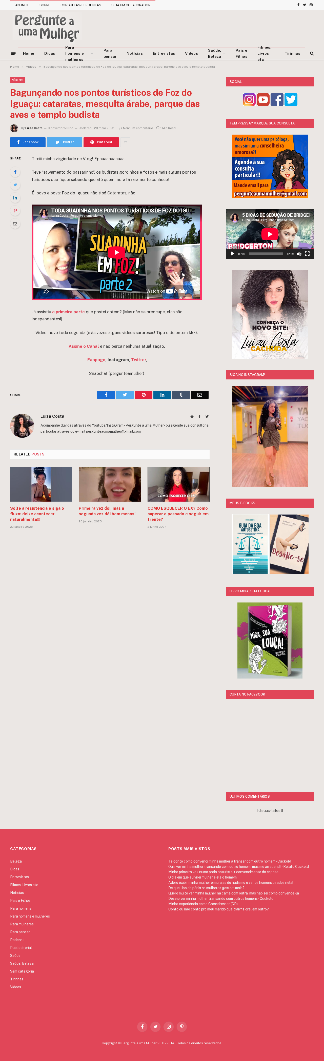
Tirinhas (292, 53)
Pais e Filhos (241, 53)
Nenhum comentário (138, 128)
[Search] (311, 53)
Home (28, 53)
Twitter (138, 359)
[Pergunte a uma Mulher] (47, 28)
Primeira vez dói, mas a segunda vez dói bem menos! (107, 511)
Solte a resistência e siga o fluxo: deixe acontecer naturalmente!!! (37, 514)
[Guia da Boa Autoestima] (250, 572)
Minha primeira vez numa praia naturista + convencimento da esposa (223, 872)
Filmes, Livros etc (264, 53)
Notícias (135, 53)
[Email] (15, 223)
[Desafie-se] (289, 572)
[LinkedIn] (15, 198)
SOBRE (44, 5)
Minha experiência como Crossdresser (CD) (203, 904)
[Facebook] (15, 172)
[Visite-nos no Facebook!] (277, 104)
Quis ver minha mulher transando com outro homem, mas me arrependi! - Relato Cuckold (238, 867)
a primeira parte (68, 311)
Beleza (16, 861)
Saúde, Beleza (214, 53)
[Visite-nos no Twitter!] (291, 104)
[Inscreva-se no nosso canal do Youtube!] (263, 104)
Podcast (17, 940)
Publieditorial (21, 948)
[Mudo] (299, 253)
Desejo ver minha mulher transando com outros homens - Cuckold (220, 899)
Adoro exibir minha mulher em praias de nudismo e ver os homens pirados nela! (230, 883)
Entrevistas (164, 53)
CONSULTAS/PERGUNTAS (80, 5)
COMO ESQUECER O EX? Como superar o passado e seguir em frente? (178, 514)
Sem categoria (22, 971)
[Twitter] (15, 185)
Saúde (15, 956)
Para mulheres (22, 924)
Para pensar (110, 53)
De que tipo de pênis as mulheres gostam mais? (206, 888)
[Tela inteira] (307, 253)
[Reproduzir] (232, 253)
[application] (270, 234)
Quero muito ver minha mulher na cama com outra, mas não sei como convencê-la (233, 893)
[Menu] (13, 53)
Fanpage (96, 359)
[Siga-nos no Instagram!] (249, 104)
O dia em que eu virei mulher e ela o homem (202, 877)
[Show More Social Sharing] (125, 142)
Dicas (49, 53)
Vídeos (191, 53)
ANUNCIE (22, 5)
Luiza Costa (34, 128)
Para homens (20, 908)
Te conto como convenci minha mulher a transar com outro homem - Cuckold (229, 861)
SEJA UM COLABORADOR (130, 5)
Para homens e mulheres (74, 53)
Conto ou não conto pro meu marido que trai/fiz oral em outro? (218, 909)
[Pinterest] (15, 211)
